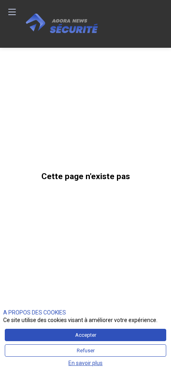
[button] (12, 12)
